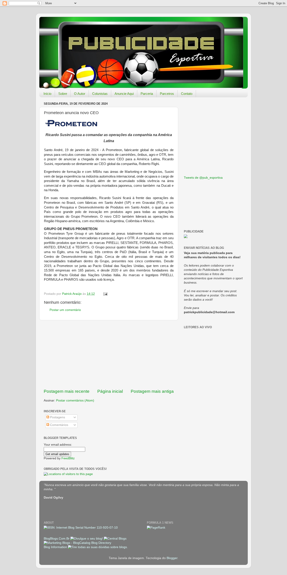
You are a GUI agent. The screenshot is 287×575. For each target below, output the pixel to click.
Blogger (172, 558)
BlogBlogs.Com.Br (57, 538)
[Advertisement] (108, 354)
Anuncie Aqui (124, 93)
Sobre (62, 93)
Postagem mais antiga (152, 391)
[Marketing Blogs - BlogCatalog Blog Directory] (77, 543)
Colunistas (100, 93)
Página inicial (110, 391)
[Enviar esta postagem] (105, 293)
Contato (186, 93)
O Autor (79, 93)
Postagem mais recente (66, 391)
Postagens (57, 417)
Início (47, 93)
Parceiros (167, 93)
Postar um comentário (65, 310)
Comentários (58, 425)
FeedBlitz (68, 458)
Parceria (147, 93)
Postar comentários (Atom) (75, 400)
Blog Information (55, 547)
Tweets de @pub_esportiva (203, 177)
